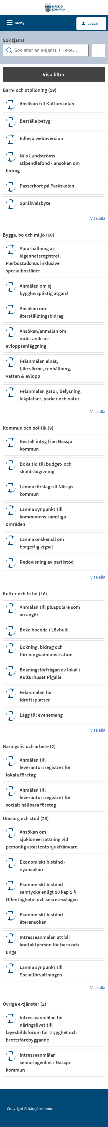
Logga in (92, 23)
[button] (54, 74)
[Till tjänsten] (98, 104)
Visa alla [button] (97, 218)
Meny (19, 22)
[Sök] (98, 50)
